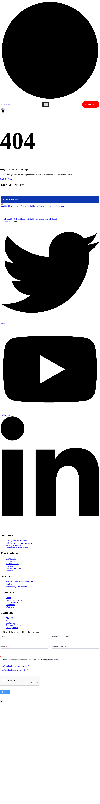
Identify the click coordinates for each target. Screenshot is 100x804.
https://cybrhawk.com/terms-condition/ (14, 666)
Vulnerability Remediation (16, 586)
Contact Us (89, 104)
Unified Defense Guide (15, 600)
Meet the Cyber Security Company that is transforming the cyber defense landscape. (35, 206)
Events (8, 620)
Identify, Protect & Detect (16, 541)
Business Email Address (61, 636)
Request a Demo (10, 199)
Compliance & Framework (17, 548)
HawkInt (9, 571)
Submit (5, 692)
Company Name (58, 647)
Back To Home (6, 179)
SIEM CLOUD (12, 564)
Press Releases (12, 602)
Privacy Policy (12, 627)
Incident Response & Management (20, 543)
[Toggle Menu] (46, 104)
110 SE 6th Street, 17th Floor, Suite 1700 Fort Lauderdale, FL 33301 (29, 219)
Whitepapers (11, 607)
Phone (3, 647)
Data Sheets (10, 605)
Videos (8, 597)
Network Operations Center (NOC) (20, 582)
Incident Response (13, 568)
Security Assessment (14, 545)
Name (3, 636)
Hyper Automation (13, 566)
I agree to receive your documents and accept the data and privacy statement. (31, 660)
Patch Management (13, 584)
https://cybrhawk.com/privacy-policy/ (14, 670)
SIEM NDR (11, 561)
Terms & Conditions (14, 625)
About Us (10, 618)
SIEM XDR (11, 559)
